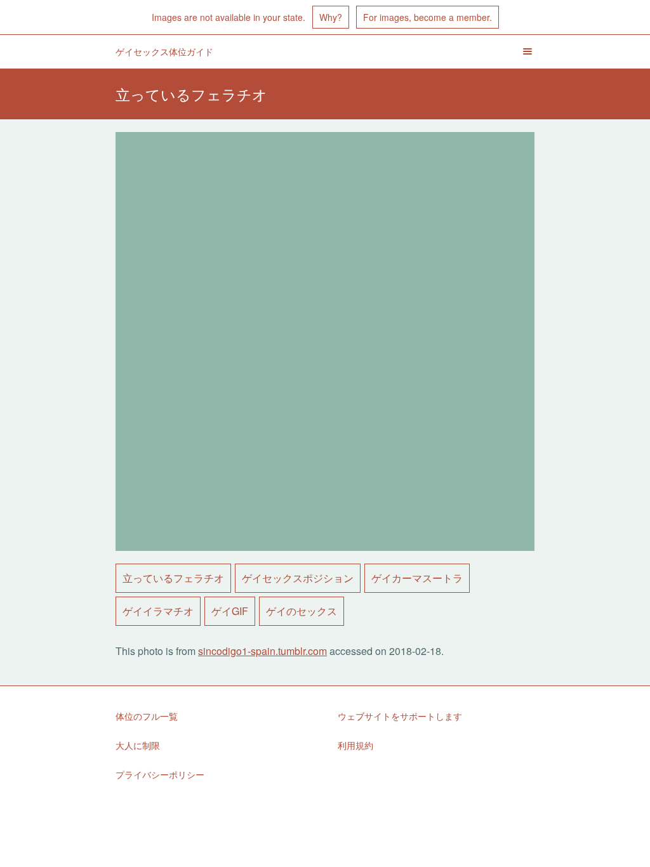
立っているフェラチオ (173, 578)
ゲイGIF (229, 611)
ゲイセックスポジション (298, 578)
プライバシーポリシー (160, 774)
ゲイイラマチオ (158, 611)
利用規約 (355, 745)
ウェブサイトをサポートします (400, 716)
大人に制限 (138, 745)
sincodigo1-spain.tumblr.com (262, 651)
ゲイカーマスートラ (417, 578)
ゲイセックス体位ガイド (164, 51)
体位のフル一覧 (147, 716)
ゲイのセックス (301, 611)
